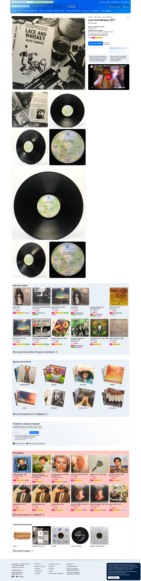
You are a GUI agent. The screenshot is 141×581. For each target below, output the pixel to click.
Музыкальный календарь (56, 573)
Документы (70, 564)
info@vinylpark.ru (115, 2)
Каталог (17, 11)
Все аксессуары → (23, 550)
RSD (62, 11)
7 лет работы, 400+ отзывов (22, 2)
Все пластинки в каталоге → (35, 351)
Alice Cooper (92, 23)
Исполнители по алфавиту (72, 6)
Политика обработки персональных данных (73, 569)
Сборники (57, 11)
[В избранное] (128, 17)
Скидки (42, 11)
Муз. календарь (106, 11)
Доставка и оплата (54, 564)
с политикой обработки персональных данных (24, 438)
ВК (14, 576)
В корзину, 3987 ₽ (95, 43)
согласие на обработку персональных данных (28, 435)
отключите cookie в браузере (115, 569)
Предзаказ (49, 11)
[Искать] (63, 6)
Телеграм (21, 576)
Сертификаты (86, 11)
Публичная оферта (72, 566)
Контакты (51, 568)
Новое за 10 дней (30, 11)
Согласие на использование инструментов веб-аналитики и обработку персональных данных (122, 572)
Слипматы (37, 568)
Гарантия (51, 566)
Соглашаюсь (113, 577)
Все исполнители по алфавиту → (30, 414)
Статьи (51, 571)
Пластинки (37, 564)
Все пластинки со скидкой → (28, 514)
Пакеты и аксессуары (73, 11)
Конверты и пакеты (39, 566)
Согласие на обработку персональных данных (73, 573)
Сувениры (95, 11)
